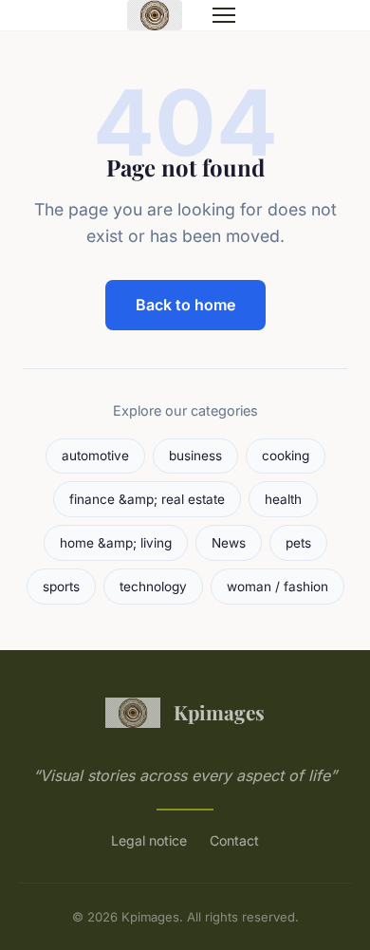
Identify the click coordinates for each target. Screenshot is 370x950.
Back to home (185, 304)
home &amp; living (116, 542)
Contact (234, 840)
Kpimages (219, 712)
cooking (285, 455)
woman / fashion (277, 586)
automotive (95, 455)
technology (153, 586)
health (283, 499)
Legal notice (149, 840)
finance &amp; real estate (147, 499)
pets (298, 542)
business (195, 455)
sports (61, 586)
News (229, 542)
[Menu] (224, 15)
